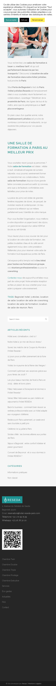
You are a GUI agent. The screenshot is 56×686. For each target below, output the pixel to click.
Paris (30, 308)
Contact (5, 607)
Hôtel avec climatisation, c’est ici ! (22, 336)
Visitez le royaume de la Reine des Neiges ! (27, 365)
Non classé (12, 478)
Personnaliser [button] (37, 20)
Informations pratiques (17, 472)
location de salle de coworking (32, 300)
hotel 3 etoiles (32, 297)
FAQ (4, 602)
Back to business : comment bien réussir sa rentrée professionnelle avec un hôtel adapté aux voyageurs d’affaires (27, 410)
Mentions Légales (34, 683)
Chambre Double (9, 564)
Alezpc (24, 683)
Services (5, 586)
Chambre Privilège (10, 575)
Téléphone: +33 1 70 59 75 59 (14, 517)
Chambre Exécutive (10, 581)
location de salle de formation (23, 304)
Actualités (6, 597)
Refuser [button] (24, 20)
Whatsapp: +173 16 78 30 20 (14, 520)
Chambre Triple (9, 570)
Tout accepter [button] (11, 20)
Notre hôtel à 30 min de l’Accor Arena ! (25, 342)
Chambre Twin (8, 559)
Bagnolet (19, 297)
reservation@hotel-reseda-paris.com (24, 513)
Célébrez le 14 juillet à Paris (20, 429)
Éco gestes (7, 591)
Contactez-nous (15, 278)
